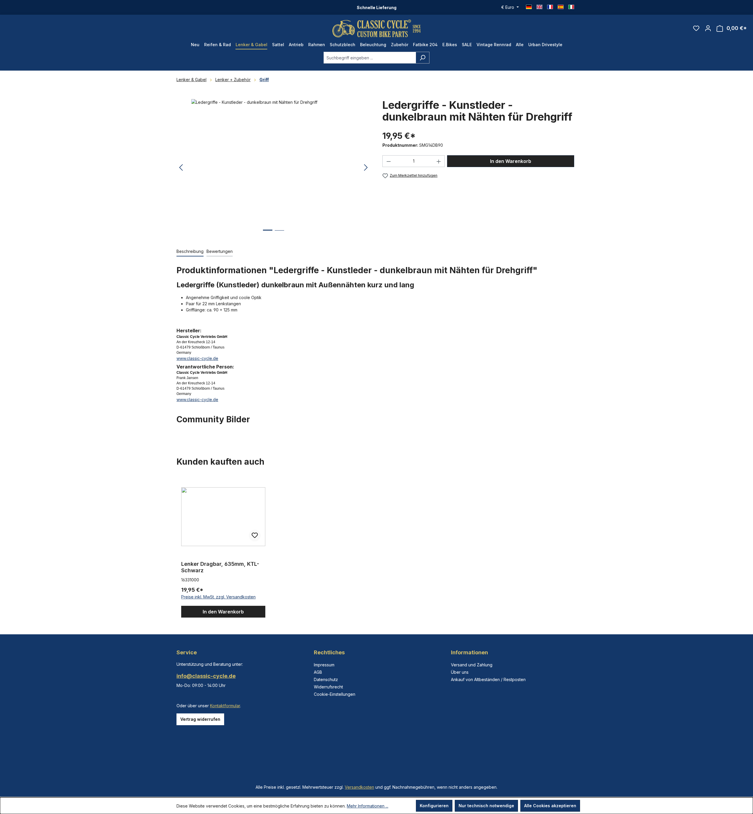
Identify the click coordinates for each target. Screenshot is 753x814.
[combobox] (370, 58)
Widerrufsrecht (328, 686)
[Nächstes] (365, 167)
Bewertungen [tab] (219, 251)
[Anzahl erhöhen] (439, 161)
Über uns (460, 672)
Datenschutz (326, 679)
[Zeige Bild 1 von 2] (267, 234)
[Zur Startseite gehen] (376, 28)
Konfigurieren (434, 805)
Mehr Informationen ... (367, 805)
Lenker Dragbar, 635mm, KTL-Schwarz (220, 567)
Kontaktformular (225, 705)
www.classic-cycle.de (197, 358)
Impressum (324, 664)
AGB (318, 672)
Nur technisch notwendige (486, 805)
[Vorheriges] (180, 167)
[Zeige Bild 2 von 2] (279, 234)
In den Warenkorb (510, 161)
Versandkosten (359, 787)
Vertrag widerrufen (200, 719)
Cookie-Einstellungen (334, 694)
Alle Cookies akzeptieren (550, 805)
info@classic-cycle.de (206, 676)
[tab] (190, 251)
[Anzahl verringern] (388, 161)
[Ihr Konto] (708, 28)
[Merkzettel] (696, 28)
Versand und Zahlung (471, 664)
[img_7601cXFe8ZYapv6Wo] (273, 162)
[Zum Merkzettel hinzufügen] (255, 535)
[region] (273, 167)
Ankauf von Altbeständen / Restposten (488, 679)
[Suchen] (422, 58)
